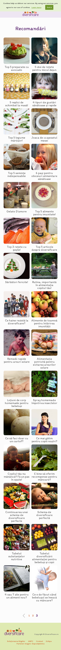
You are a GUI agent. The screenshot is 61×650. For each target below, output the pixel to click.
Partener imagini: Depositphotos (31, 643)
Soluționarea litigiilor (16, 641)
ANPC (30, 641)
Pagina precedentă (24, 615)
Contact (39, 641)
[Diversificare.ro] (30, 13)
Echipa (49, 641)
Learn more (36, 7)
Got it (49, 7)
